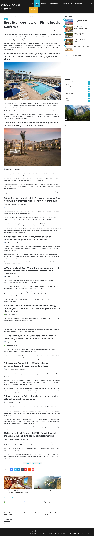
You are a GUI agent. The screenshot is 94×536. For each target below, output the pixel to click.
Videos (67, 84)
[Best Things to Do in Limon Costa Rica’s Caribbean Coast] (69, 35)
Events (67, 100)
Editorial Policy (73, 533)
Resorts (43, 3)
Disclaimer (63, 533)
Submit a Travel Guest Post (83, 533)
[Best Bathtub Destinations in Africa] (69, 42)
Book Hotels (33, 9)
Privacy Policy (57, 533)
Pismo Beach (37, 463)
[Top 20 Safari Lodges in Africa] (69, 48)
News (67, 98)
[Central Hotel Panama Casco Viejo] (32, 506)
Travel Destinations (66, 3)
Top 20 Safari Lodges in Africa (81, 46)
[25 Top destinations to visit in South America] (69, 22)
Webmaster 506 (39, 531)
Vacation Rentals (53, 3)
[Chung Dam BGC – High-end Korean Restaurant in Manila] (69, 29)
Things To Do (78, 3)
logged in (12, 523)
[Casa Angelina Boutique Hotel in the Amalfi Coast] (13, 506)
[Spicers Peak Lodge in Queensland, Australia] (52, 506)
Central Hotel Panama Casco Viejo (32, 512)
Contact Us (50, 533)
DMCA (67, 533)
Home (31, 3)
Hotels (37, 3)
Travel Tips (68, 96)
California (27, 463)
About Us (45, 533)
